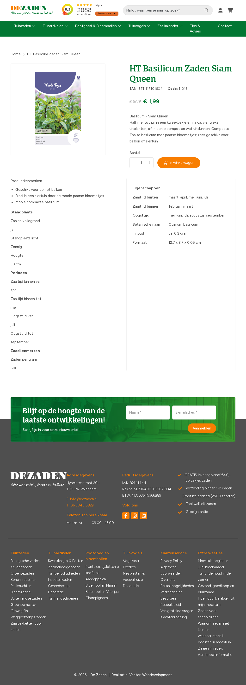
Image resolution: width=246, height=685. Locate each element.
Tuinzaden (22, 26)
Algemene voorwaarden (171, 570)
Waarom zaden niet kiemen (213, 626)
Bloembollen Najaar (101, 585)
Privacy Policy (171, 561)
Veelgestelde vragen (176, 611)
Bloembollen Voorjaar (103, 591)
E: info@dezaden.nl (82, 499)
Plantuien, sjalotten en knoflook (103, 569)
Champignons (97, 598)
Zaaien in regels (210, 648)
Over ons (167, 579)
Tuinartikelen (53, 26)
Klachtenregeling (173, 617)
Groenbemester (23, 604)
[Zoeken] (206, 10)
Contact (225, 26)
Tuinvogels (137, 26)
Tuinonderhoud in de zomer (214, 576)
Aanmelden (202, 428)
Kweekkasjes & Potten (65, 561)
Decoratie (56, 592)
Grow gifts (19, 611)
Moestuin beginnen (213, 561)
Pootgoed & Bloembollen (96, 26)
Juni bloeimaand (211, 567)
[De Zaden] (32, 10)
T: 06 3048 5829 (80, 505)
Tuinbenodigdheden (64, 573)
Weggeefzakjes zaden (28, 617)
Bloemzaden (21, 592)
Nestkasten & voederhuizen (134, 576)
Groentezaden (22, 573)
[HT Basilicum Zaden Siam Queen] (58, 110)
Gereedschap (59, 586)
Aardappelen (96, 579)
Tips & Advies (195, 29)
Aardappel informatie (215, 655)
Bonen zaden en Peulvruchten (23, 582)
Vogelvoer (131, 561)
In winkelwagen (181, 162)
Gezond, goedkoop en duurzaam (216, 589)
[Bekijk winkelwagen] (230, 10)
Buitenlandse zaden (26, 598)
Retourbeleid (170, 604)
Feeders (129, 567)
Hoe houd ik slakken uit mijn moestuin (216, 601)
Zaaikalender (167, 26)
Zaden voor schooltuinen (208, 614)
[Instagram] (134, 515)
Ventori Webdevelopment (150, 675)
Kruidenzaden (21, 567)
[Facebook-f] (125, 515)
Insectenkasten (60, 579)
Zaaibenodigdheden (64, 567)
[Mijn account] (220, 10)
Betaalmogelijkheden (177, 586)
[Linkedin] (143, 515)
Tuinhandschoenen (63, 598)
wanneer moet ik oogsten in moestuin (214, 639)
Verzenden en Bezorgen (171, 595)
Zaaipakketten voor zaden (26, 626)
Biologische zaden (25, 561)
